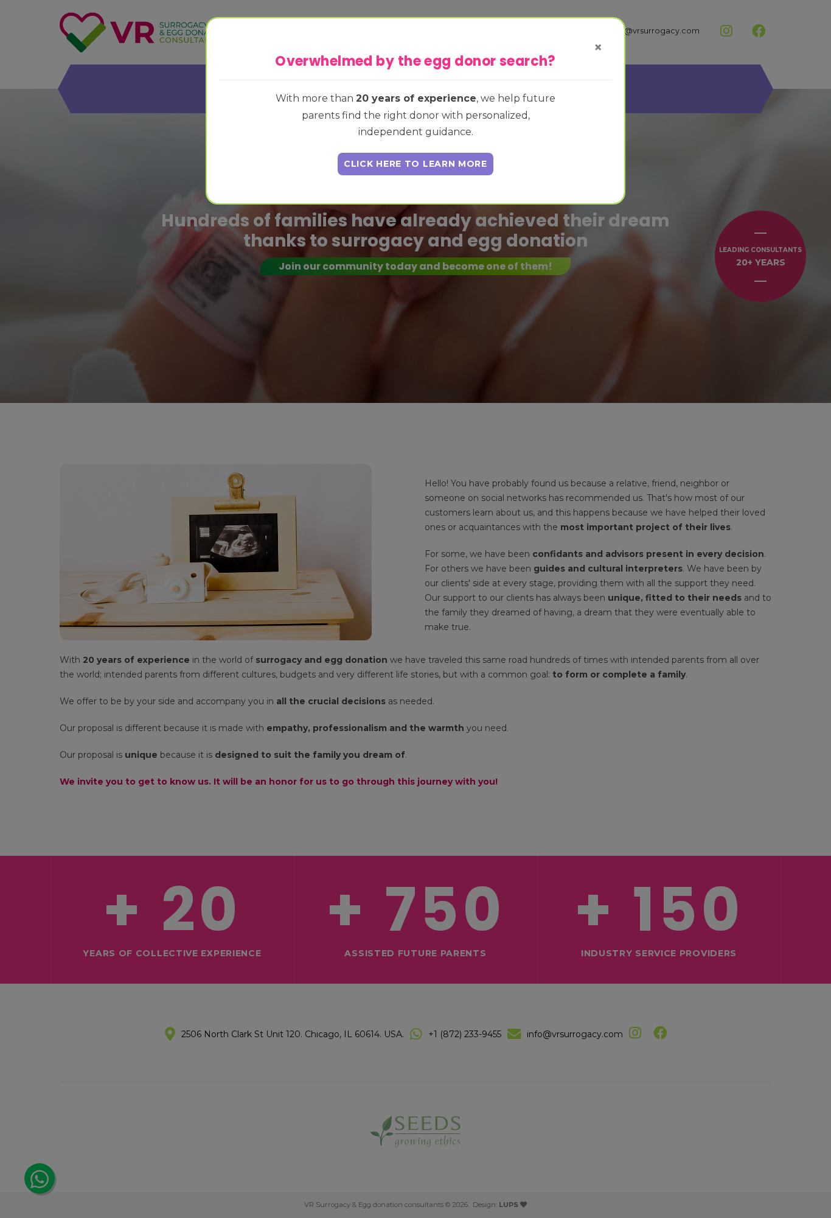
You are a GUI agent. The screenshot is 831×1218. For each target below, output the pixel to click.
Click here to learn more (415, 163)
